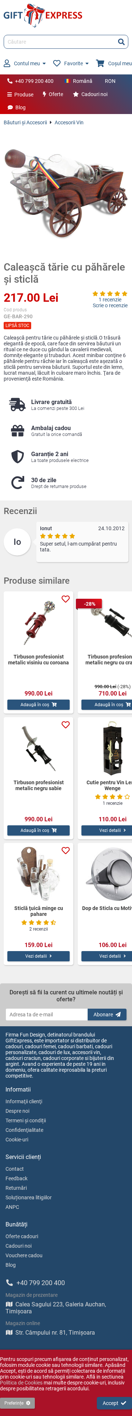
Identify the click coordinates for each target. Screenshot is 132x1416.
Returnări (16, 1188)
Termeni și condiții (26, 1120)
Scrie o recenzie (110, 305)
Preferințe (13, 1403)
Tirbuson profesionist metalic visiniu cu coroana (38, 659)
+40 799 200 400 (34, 81)
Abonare (103, 1014)
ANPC (12, 1207)
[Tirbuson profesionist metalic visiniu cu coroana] (38, 622)
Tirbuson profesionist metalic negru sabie (39, 785)
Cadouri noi (94, 94)
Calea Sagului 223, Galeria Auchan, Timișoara (56, 1308)
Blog (20, 107)
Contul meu (27, 63)
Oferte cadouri (22, 1236)
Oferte (56, 94)
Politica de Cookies (21, 1383)
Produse (23, 95)
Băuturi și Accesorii (25, 122)
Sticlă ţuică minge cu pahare (38, 911)
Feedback (16, 1178)
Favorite (73, 63)
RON (110, 81)
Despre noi (17, 1111)
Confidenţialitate (24, 1130)
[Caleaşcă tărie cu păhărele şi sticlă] (66, 193)
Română (82, 81)
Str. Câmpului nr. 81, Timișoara (55, 1332)
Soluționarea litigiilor (29, 1197)
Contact (15, 1169)
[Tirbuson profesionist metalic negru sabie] (38, 748)
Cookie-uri (17, 1139)
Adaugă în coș (35, 704)
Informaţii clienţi (24, 1101)
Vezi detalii (36, 956)
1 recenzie (110, 299)
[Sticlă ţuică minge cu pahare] (38, 874)
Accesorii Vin (69, 122)
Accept (110, 1403)
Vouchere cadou (24, 1255)
